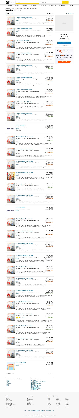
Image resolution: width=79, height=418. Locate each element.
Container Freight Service (36, 383)
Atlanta (49, 398)
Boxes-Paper (33, 382)
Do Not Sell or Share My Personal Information (36, 410)
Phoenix (66, 405)
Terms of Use (48, 410)
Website (17, 20)
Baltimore (49, 400)
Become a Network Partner (10, 404)
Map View (9, 13)
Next (52, 373)
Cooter (8, 380)
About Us (7, 398)
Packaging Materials (35, 387)
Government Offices (19, 364)
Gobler (8, 384)
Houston (57, 399)
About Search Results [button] (69, 13)
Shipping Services (18, 8)
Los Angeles (58, 404)
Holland (8, 382)
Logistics (37, 18)
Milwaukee (67, 399)
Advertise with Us (9, 400)
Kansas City (58, 402)
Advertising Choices (9, 403)
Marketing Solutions (9, 405)
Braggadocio (9, 383)
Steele (13, 8)
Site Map (28, 402)
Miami (66, 398)
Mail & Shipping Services (28, 8)
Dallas (49, 405)
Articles (28, 398)
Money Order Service (35, 386)
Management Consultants (36, 385)
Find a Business (30, 399)
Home (7, 8)
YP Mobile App (29, 400)
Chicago (49, 404)
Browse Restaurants (30, 404)
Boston (49, 402)
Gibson (8, 385)
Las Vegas (58, 403)
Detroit (57, 398)
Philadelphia (67, 404)
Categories (29, 403)
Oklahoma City (67, 402)
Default (50, 13)
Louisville (58, 405)
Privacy (25, 410)
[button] (71, 2)
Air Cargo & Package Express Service (28, 18)
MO (9, 8)
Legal (53, 410)
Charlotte (49, 403)
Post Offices (18, 18)
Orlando (66, 403)
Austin (49, 399)
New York (66, 400)
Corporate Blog (8, 402)
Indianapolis (58, 400)
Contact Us (8, 399)
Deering (8, 381)
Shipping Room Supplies (36, 388)
